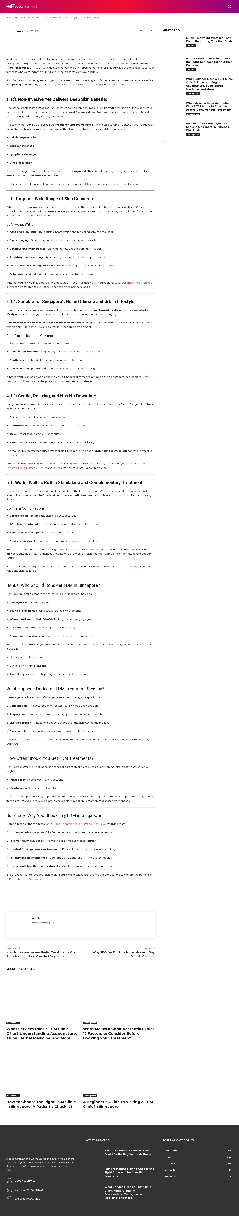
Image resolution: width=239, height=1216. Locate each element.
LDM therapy (129, 566)
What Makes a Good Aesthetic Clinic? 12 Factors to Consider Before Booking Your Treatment (118, 1033)
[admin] (10, 31)
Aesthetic (191, 45)
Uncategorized (13, 1023)
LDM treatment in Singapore (24, 878)
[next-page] (170, 141)
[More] (100, 42)
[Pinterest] (80, 42)
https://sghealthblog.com (43, 923)
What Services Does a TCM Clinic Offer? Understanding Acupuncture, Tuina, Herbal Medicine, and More (41, 1033)
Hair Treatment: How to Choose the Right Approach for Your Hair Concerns (209, 62)
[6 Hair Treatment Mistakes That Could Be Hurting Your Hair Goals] (173, 43)
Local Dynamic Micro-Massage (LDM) (80, 84)
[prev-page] (164, 141)
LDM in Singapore (95, 184)
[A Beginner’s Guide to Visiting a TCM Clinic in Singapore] (119, 1072)
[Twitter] (70, 42)
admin (20, 31)
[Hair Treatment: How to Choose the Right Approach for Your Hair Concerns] (173, 63)
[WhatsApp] (90, 42)
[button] (229, 6)
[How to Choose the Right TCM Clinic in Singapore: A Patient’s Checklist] (42, 1072)
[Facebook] (61, 42)
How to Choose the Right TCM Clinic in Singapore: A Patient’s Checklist (207, 127)
